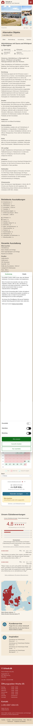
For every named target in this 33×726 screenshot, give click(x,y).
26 (6, 464)
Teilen (26, 28)
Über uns (29, 720)
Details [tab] (24, 274)
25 (28, 461)
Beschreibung (11, 39)
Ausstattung (21, 39)
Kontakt (9, 720)
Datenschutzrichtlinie (17, 720)
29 (17, 464)
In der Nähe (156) (7, 35)
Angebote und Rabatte (20, 721)
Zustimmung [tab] (8, 274)
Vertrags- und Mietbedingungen (16, 503)
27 (10, 464)
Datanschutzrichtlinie (17, 303)
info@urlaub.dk (5, 710)
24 (24, 461)
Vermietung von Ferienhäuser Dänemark (17, 640)
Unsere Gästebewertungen (14, 481)
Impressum (10, 721)
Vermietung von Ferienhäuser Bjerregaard (17, 651)
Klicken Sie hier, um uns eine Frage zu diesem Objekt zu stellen (19, 628)
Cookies (3, 720)
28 (13, 464)
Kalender (29, 39)
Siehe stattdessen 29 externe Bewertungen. (16, 575)
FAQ (24, 720)
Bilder (4, 39)
